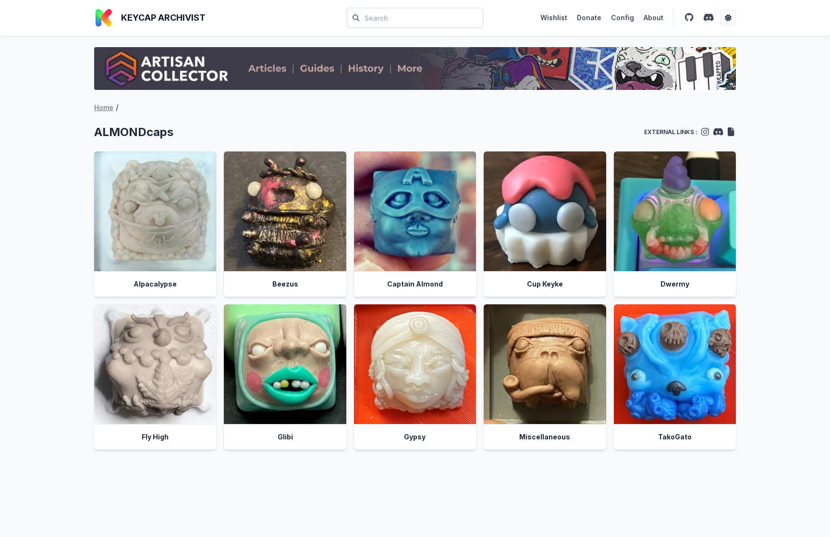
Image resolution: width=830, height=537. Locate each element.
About (653, 17)
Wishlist (553, 17)
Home (103, 107)
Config (622, 17)
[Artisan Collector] (415, 68)
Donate (589, 17)
